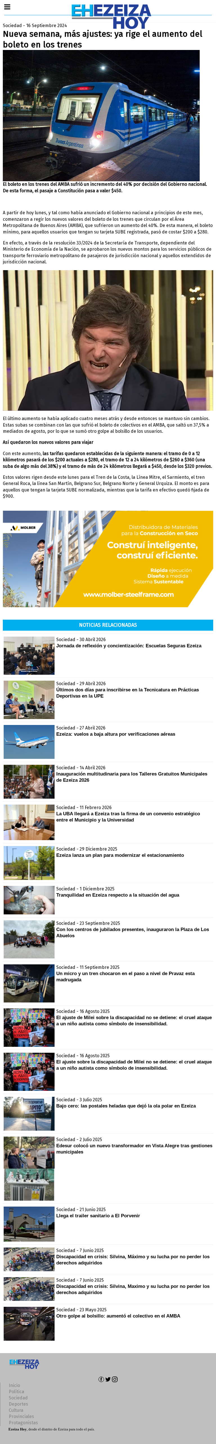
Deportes (18, 1404)
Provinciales (21, 1416)
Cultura (16, 1410)
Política (16, 1391)
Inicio (14, 1385)
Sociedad (18, 1398)
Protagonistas (23, 1422)
